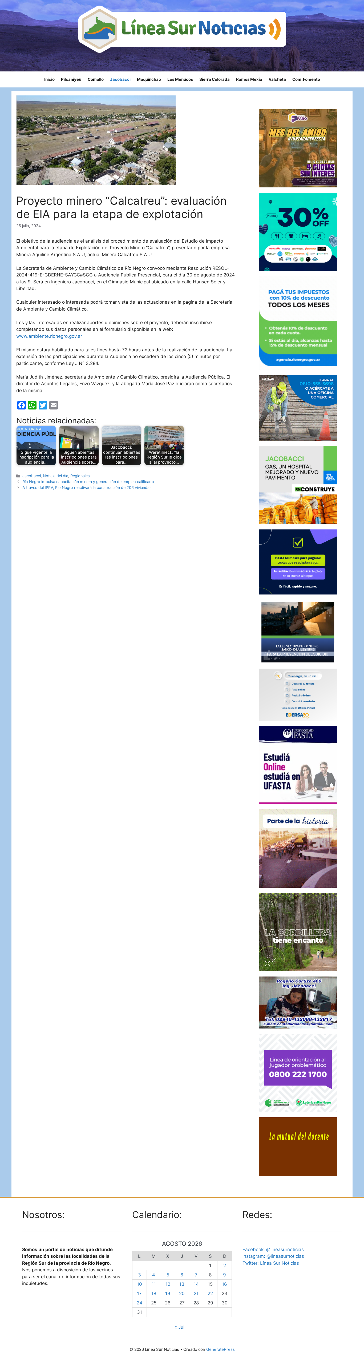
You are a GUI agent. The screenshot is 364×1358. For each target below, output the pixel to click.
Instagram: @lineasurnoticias (273, 1256)
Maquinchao (149, 79)
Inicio (49, 79)
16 (224, 1284)
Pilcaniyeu (71, 79)
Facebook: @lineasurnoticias (273, 1249)
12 (167, 1284)
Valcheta (277, 79)
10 (139, 1284)
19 (167, 1293)
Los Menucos (180, 79)
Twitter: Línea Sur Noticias (270, 1263)
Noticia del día (55, 475)
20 (182, 1293)
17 (139, 1293)
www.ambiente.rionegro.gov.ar (49, 336)
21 (196, 1293)
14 (196, 1284)
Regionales (80, 475)
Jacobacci (120, 79)
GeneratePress (220, 1349)
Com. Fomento (306, 79)
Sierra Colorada (214, 79)
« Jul (179, 1327)
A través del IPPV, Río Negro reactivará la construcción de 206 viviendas (87, 487)
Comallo (96, 79)
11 (154, 1284)
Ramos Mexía (249, 79)
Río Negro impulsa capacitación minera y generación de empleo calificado (88, 481)
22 (210, 1293)
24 (139, 1302)
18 (153, 1293)
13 (181, 1284)
